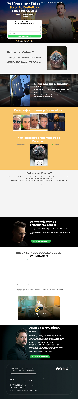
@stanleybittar (32, 331)
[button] (11, 122)
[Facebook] (60, 368)
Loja (61, 2)
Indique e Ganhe (48, 2)
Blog (36, 2)
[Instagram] (57, 368)
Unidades (40, 2)
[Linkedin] (64, 368)
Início (32, 2)
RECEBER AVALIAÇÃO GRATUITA (24, 36)
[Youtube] (67, 368)
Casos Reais (56, 2)
